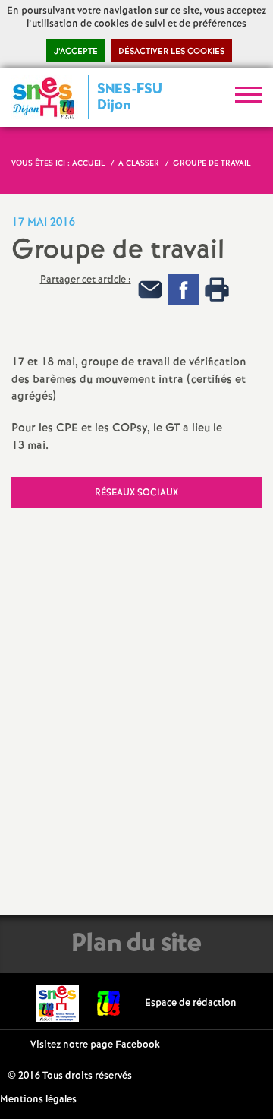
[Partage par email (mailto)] (150, 289)
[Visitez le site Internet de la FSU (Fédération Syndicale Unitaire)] (108, 1003)
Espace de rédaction (191, 1003)
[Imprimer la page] (217, 289)
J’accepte (76, 52)
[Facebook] (183, 289)
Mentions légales (38, 1099)
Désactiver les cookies (171, 52)
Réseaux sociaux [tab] (136, 492)
